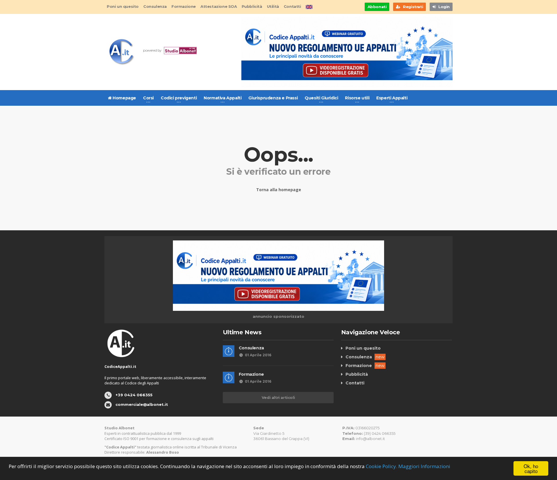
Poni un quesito (123, 6)
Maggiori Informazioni (424, 466)
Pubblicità (252, 6)
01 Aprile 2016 (258, 355)
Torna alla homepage (278, 189)
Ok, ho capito (531, 468)
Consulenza (155, 6)
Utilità (273, 6)
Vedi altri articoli (278, 397)
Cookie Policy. (381, 466)
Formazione (183, 6)
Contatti (292, 6)
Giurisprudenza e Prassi (273, 98)
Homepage (124, 98)
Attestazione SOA (218, 6)
